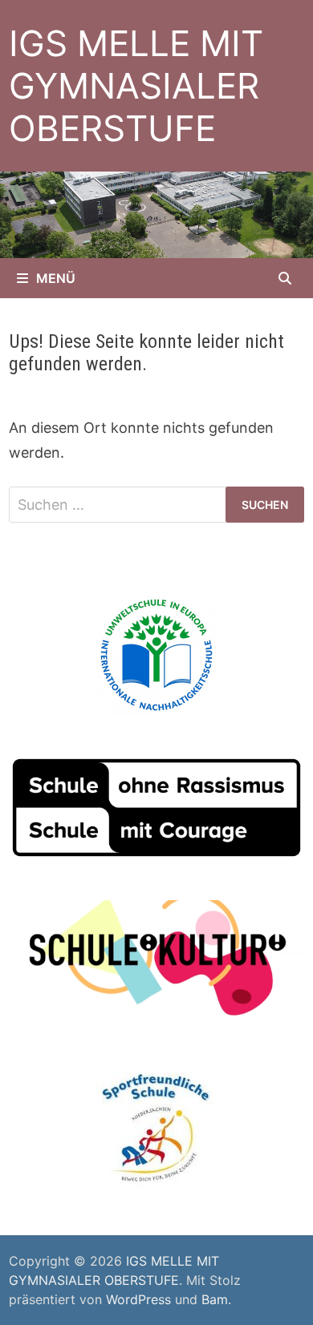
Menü (55, 278)
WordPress (138, 1299)
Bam (214, 1299)
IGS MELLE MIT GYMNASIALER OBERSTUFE (136, 86)
